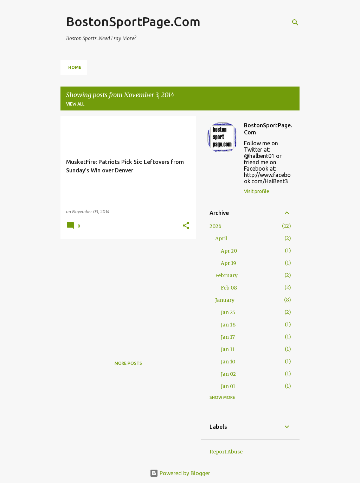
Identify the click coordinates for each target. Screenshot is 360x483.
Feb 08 (229, 288)
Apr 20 (229, 251)
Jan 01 (228, 386)
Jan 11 (228, 349)
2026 (215, 226)
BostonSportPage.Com (133, 21)
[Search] (295, 22)
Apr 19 (228, 263)
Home (75, 67)
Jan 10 (228, 361)
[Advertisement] (125, 293)
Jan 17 (228, 337)
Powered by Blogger (184, 473)
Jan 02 (228, 374)
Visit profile (256, 191)
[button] (186, 226)
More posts (128, 363)
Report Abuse (226, 452)
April (221, 238)
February (226, 275)
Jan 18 (228, 325)
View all (75, 104)
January (224, 300)
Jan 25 (228, 312)
